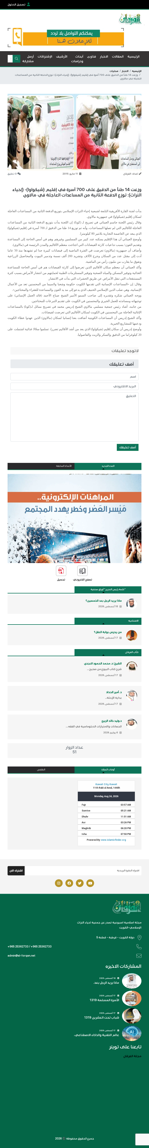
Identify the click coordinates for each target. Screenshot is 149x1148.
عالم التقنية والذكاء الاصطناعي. (96, 1035)
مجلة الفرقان (132, 1056)
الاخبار (125, 71)
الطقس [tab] (41, 769)
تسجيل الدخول (16, 4)
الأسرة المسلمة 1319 (104, 1000)
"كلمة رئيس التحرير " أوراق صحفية (108, 589)
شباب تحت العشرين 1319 (101, 1018)
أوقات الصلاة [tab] (108, 769)
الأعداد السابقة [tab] (64, 466)
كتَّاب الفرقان (132, 652)
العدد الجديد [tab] (108, 466)
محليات (114, 71)
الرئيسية (136, 71)
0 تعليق (12, 173)
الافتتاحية (133, 620)
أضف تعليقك (127, 447)
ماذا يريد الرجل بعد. (106, 983)
